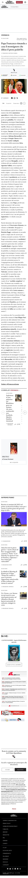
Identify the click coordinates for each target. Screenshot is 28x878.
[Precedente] (3, 412)
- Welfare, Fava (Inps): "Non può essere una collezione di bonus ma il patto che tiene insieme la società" (12, 697)
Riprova (14, 808)
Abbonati (19, 2)
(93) (26, 564)
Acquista (14, 462)
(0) (19, 424)
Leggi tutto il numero (14, 664)
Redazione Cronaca (9, 424)
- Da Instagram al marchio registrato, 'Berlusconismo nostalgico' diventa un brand (11, 678)
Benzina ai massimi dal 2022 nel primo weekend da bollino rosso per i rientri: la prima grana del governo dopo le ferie (13, 507)
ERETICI (5, 457)
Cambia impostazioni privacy (10, 826)
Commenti (6, 98)
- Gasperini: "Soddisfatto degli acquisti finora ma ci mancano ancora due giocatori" (14, 690)
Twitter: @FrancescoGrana (10, 384)
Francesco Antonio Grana (9, 53)
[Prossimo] (25, 412)
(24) (26, 586)
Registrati (20, 769)
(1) (26, 608)
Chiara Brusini (5, 541)
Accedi (7, 769)
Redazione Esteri (6, 564)
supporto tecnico (5, 803)
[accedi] (25, 2)
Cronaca (5, 35)
